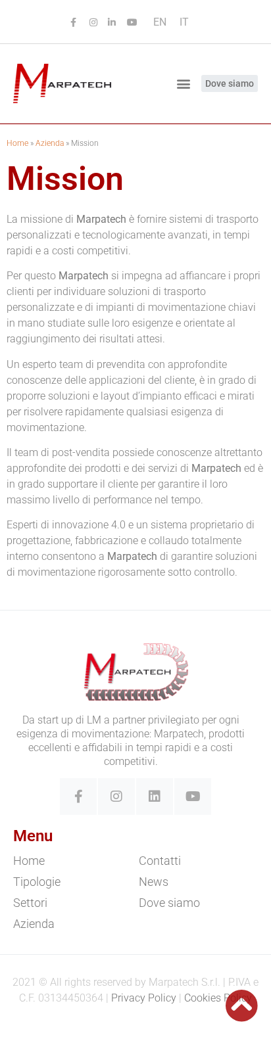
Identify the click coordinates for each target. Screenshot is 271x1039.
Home (17, 143)
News (153, 882)
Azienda (50, 143)
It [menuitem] (184, 22)
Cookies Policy (218, 998)
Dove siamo (169, 903)
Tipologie (37, 882)
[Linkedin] (154, 796)
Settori (30, 903)
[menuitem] (160, 22)
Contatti (160, 860)
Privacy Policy (143, 998)
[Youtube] (192, 796)
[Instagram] (116, 796)
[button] (184, 83)
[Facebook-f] (78, 796)
